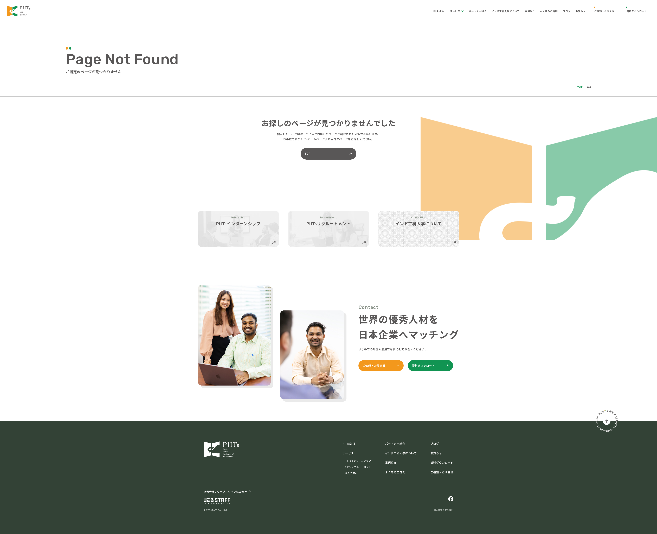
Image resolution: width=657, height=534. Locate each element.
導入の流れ (351, 473)
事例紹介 (530, 11)
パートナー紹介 (478, 11)
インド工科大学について (506, 11)
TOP (580, 87)
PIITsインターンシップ (358, 460)
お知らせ (581, 11)
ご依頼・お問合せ (604, 11)
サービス (455, 11)
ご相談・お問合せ (441, 472)
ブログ (566, 11)
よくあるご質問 (549, 11)
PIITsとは (439, 11)
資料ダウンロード (637, 11)
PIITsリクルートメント (358, 467)
